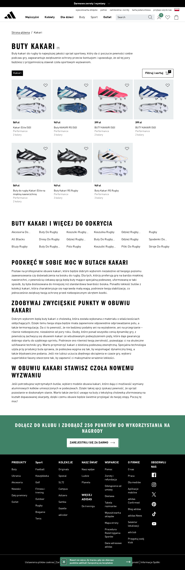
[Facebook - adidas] (162, 475)
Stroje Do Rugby (159, 246)
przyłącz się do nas (162, 10)
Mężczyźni (32, 17)
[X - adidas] (162, 495)
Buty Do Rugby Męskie (103, 240)
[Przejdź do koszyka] (176, 17)
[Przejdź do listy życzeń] (167, 17)
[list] (77, 73)
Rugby (153, 232)
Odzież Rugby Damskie (74, 240)
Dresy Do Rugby (49, 239)
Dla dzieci (67, 17)
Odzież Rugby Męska (129, 232)
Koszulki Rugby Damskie (76, 232)
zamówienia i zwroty (119, 10)
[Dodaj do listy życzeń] (45, 85)
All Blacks (18, 239)
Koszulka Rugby (104, 232)
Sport (94, 17)
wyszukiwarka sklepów (87, 10)
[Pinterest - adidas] (162, 505)
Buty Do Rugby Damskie (48, 247)
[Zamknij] (64, 561)
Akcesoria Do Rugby (20, 232)
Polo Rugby (73, 246)
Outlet (107, 17)
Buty (82, 17)
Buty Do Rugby (48, 232)
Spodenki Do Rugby (157, 240)
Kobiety (50, 17)
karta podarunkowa (141, 10)
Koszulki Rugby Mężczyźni (104, 247)
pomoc (103, 10)
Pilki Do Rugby (130, 246)
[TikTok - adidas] (162, 514)
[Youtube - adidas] (162, 524)
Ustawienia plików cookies (39, 562)
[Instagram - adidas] (162, 485)
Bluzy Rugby (19, 246)
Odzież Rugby (129, 239)
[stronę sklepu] (10, 15)
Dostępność (132, 562)
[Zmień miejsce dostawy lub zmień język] (177, 10)
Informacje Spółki (150, 562)
